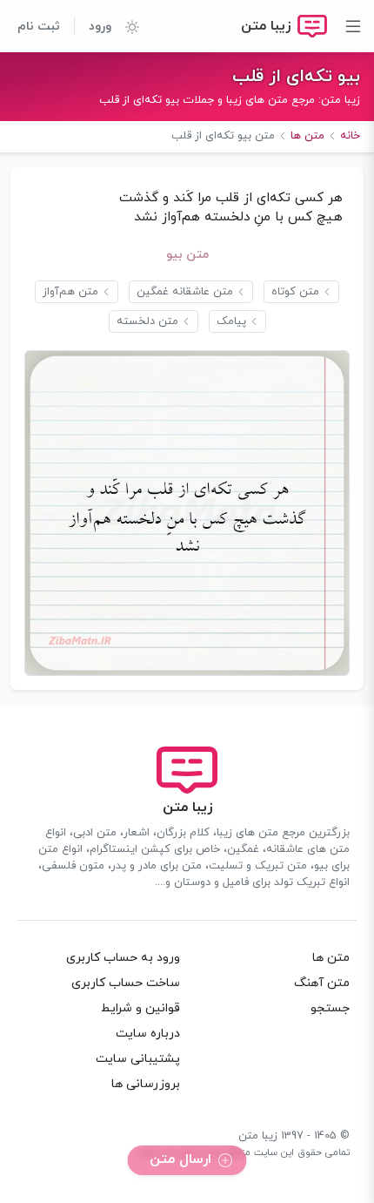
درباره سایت (148, 1033)
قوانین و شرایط (140, 1008)
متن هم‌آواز (70, 292)
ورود (100, 26)
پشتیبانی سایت (138, 1059)
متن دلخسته (147, 321)
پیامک (231, 321)
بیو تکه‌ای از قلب (296, 76)
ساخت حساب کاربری (125, 983)
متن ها (331, 958)
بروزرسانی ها (145, 1084)
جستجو (330, 1008)
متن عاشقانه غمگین (185, 292)
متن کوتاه (295, 292)
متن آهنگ (322, 983)
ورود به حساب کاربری (123, 958)
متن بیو (187, 255)
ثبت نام (38, 26)
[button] (125, 26)
